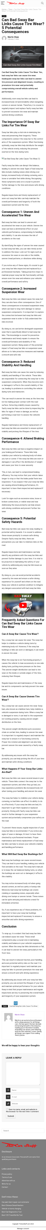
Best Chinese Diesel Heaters (12, 1205)
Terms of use (7, 1177)
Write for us (6, 1184)
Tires (10, 9)
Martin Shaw (13, 37)
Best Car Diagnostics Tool (11, 1212)
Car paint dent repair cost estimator (15, 1202)
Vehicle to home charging (11, 1209)
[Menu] (3, 3)
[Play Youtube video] (23, 605)
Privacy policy (7, 1174)
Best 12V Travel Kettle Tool (12, 1215)
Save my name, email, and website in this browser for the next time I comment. (22, 1110)
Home (4, 9)
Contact (5, 1187)
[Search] (42, 3)
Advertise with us (8, 1181)
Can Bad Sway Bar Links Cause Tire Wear (23, 1006)
